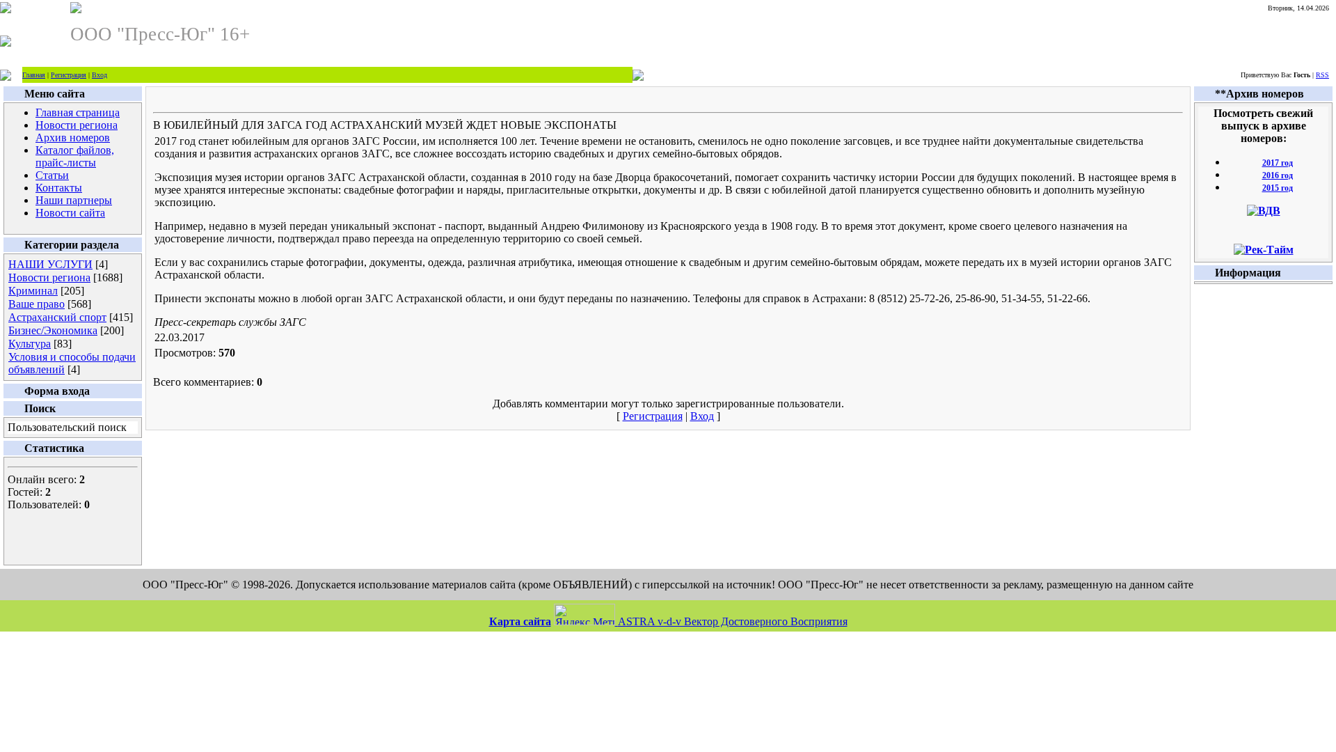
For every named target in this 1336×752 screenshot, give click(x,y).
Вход (99, 75)
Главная (33, 75)
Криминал (33, 291)
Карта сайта (520, 621)
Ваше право (36, 304)
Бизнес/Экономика (52, 330)
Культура (29, 344)
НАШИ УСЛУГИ (50, 264)
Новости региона (49, 277)
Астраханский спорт (57, 317)
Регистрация (68, 75)
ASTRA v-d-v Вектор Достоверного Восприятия (733, 621)
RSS (1322, 75)
